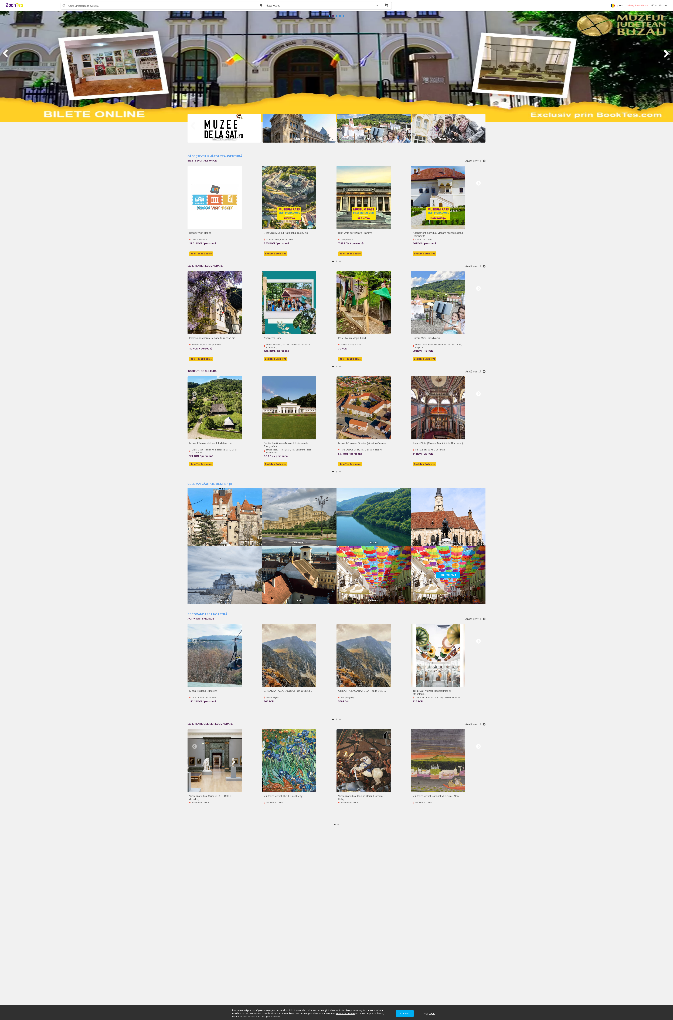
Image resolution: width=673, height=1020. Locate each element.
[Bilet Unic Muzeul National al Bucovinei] (289, 197)
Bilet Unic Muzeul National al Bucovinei (286, 232)
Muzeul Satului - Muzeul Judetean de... (211, 443)
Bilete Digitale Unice (202, 160)
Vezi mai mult (448, 574)
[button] (329, 16)
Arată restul (473, 161)
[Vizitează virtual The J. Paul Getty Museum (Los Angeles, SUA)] (289, 760)
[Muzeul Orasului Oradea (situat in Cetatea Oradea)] (363, 407)
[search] (63, 5)
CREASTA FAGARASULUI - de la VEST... (288, 690)
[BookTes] (14, 5)
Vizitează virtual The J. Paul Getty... (284, 796)
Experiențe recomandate (205, 265)
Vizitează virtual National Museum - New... (437, 796)
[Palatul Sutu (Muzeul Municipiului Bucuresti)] (438, 407)
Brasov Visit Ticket (200, 232)
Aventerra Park (272, 337)
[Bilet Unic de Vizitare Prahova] (363, 197)
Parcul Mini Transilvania (426, 337)
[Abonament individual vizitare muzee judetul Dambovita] (438, 197)
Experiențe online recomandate (210, 723)
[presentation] (6, 53)
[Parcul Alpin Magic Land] (363, 302)
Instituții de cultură (202, 371)
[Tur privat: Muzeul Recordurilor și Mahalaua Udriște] (438, 655)
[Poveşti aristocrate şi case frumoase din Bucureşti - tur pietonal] (215, 302)
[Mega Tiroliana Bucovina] (215, 655)
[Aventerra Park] (289, 302)
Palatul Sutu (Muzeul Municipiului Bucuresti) (438, 443)
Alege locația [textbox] (273, 5)
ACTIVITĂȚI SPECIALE (201, 618)
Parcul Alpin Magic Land (352, 337)
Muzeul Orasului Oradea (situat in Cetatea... (363, 443)
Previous (194, 183)
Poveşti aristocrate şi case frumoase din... (213, 337)
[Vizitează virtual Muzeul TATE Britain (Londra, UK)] (215, 760)
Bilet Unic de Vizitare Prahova (355, 232)
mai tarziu (429, 1013)
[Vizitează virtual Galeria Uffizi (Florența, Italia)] (363, 760)
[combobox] (321, 5)
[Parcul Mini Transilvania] (438, 302)
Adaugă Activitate (637, 5)
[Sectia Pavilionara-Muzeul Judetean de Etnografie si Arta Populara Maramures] (289, 407)
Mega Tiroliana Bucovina (203, 690)
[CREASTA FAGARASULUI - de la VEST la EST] (289, 655)
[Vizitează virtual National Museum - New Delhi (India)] (438, 760)
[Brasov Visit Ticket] (215, 197)
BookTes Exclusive (201, 253)
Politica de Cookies (345, 1013)
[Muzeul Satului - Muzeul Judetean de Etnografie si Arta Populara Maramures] (215, 407)
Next (478, 183)
